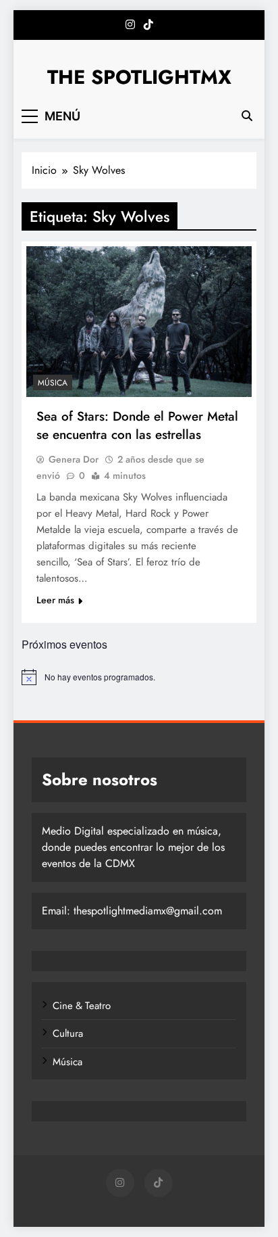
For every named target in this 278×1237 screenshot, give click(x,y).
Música (52, 383)
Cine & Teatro (82, 1005)
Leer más (55, 600)
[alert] (139, 677)
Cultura (68, 1033)
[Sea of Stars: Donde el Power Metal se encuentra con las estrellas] (139, 321)
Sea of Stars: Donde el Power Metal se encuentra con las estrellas (137, 425)
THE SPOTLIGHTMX (139, 77)
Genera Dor (74, 459)
